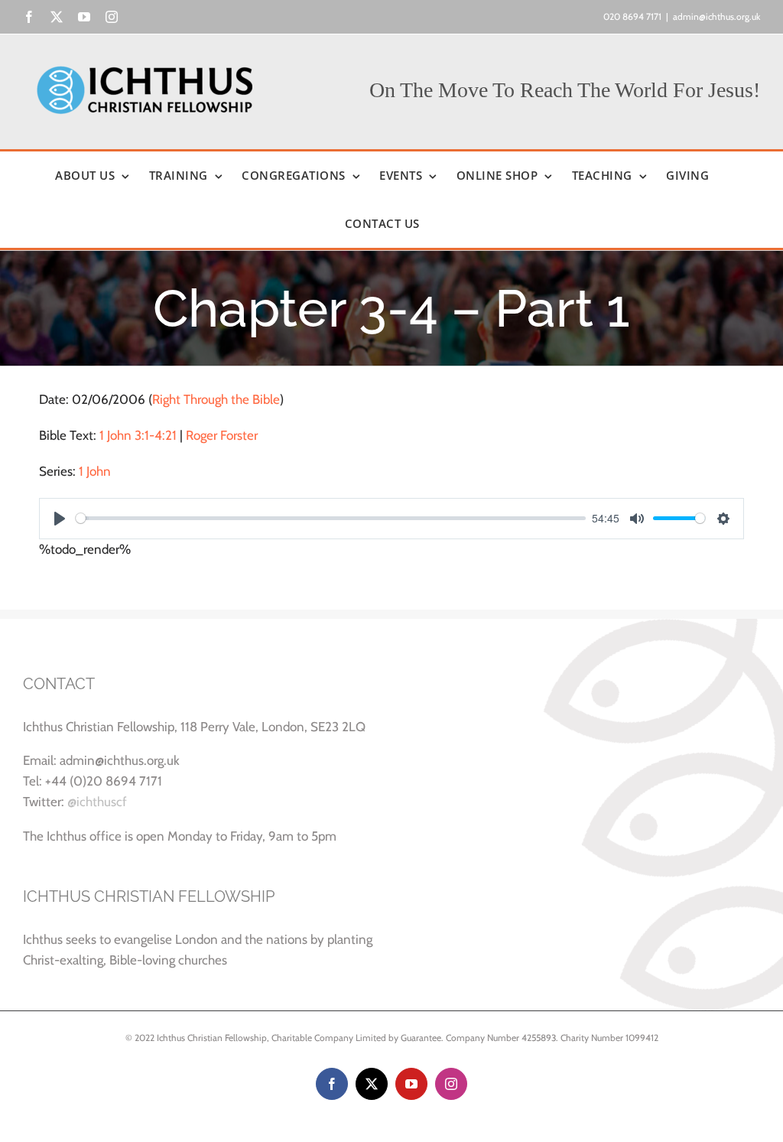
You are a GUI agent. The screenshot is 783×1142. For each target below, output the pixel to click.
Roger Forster (222, 435)
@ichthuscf (97, 801)
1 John (95, 471)
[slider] (331, 518)
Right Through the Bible (216, 399)
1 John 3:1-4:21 (138, 435)
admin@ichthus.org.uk (716, 16)
